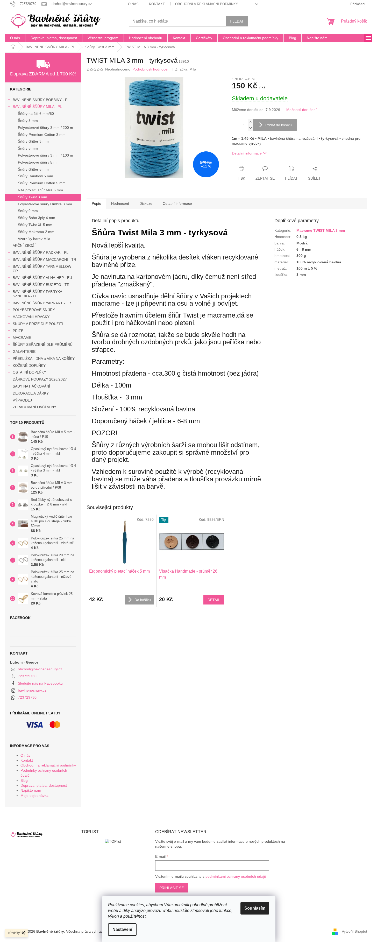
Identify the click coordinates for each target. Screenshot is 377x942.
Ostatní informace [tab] (177, 203)
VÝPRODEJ (22, 400)
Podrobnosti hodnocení (151, 69)
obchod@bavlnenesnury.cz (40, 669)
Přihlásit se (171, 888)
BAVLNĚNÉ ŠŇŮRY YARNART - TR (42, 303)
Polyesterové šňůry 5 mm (39, 162)
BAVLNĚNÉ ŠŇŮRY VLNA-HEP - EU (42, 278)
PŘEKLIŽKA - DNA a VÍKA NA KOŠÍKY (44, 358)
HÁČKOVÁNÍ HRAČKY (31, 317)
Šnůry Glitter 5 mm (33, 169)
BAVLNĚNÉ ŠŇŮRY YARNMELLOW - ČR (43, 268)
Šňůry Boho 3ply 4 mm (36, 218)
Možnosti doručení (301, 110)
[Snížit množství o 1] (250, 128)
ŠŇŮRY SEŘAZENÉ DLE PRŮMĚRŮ (43, 344)
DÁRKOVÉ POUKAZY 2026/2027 (40, 379)
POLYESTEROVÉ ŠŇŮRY (34, 310)
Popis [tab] (96, 203)
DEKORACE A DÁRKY (31, 393)
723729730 (27, 676)
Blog (24, 780)
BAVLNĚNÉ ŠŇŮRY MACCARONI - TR (44, 259)
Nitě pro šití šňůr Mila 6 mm (40, 190)
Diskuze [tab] (145, 203)
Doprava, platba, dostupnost (43, 785)
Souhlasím (254, 908)
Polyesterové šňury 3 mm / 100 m (45, 155)
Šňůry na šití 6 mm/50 (36, 113)
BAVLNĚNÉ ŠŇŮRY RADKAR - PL (40, 252)
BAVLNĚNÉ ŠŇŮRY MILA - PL (37, 106)
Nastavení (122, 929)
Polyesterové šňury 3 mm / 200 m (45, 127)
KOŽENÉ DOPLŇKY (29, 365)
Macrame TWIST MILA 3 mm (320, 230)
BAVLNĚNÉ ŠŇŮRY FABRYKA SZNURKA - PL (37, 294)
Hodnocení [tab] (120, 203)
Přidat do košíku (278, 125)
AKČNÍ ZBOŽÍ (24, 245)
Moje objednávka (34, 795)
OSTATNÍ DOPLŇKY (29, 372)
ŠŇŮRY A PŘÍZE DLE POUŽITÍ (38, 324)
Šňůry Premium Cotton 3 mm (42, 134)
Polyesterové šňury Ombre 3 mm (45, 204)
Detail (214, 600)
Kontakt (157, 4)
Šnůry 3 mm (28, 120)
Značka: (185, 69)
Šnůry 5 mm (28, 148)
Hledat (237, 21)
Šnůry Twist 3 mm (32, 197)
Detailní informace (247, 153)
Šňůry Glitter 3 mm (33, 141)
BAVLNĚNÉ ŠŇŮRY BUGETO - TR (41, 285)
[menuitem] (15, 38)
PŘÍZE (18, 331)
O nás (133, 4)
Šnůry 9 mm (28, 211)
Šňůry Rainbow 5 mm (35, 176)
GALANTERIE (24, 351)
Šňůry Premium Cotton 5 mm (42, 183)
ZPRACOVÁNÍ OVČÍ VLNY (34, 407)
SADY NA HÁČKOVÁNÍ (31, 386)
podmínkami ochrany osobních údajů (235, 876)
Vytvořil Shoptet (354, 931)
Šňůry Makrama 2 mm (36, 232)
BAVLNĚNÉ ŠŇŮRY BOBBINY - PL (41, 100)
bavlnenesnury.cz (32, 690)
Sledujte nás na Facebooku (40, 683)
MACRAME (22, 337)
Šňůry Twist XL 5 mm (35, 225)
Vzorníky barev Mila (34, 239)
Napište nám (30, 790)
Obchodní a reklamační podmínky (206, 4)
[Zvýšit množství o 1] (250, 122)
